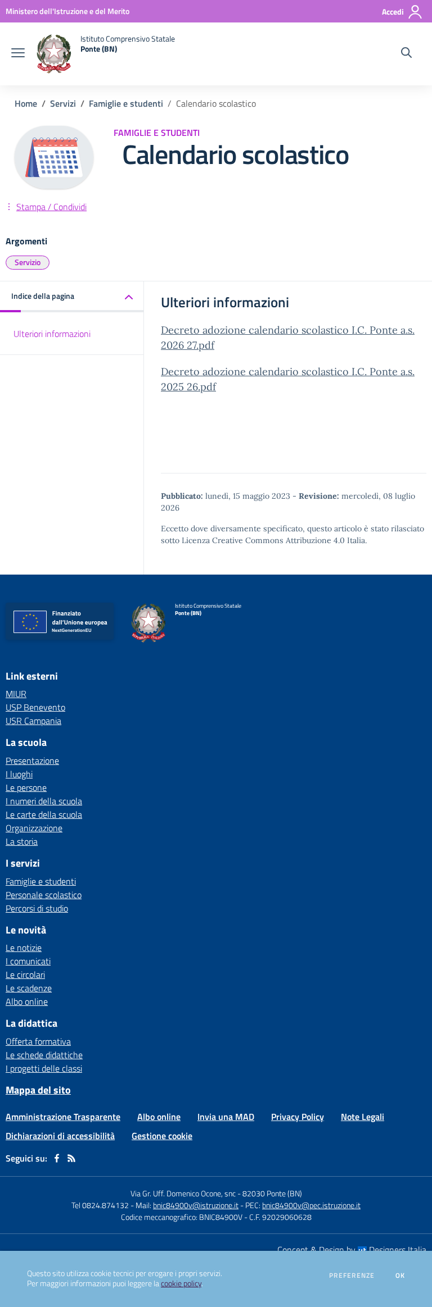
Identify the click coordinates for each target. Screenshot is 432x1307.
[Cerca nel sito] (406, 54)
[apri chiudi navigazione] (18, 54)
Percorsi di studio (37, 908)
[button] (72, 296)
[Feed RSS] (71, 1158)
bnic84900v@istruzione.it (195, 1205)
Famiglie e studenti (126, 103)
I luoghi (19, 774)
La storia (22, 841)
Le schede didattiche (44, 1055)
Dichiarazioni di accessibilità (60, 1135)
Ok (400, 1275)
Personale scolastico (44, 894)
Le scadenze (29, 988)
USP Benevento (35, 707)
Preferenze (352, 1275)
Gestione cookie (162, 1135)
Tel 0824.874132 (100, 1205)
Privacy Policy (297, 1116)
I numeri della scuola (44, 801)
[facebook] (57, 1158)
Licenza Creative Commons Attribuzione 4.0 (263, 540)
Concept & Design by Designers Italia (351, 1249)
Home (26, 103)
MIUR (16, 693)
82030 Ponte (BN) (272, 1193)
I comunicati (28, 961)
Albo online (27, 1001)
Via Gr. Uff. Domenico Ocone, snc (183, 1193)
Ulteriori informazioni (52, 333)
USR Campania (33, 720)
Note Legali (362, 1116)
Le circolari (25, 974)
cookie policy (181, 1283)
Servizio (27, 262)
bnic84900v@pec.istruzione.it (311, 1205)
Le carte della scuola (44, 814)
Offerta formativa (38, 1041)
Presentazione (32, 760)
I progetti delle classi (44, 1068)
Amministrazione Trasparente (63, 1116)
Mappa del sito (38, 1089)
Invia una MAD (225, 1116)
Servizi (63, 103)
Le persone (26, 787)
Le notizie (24, 947)
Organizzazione (34, 828)
